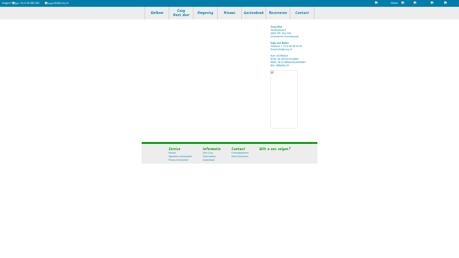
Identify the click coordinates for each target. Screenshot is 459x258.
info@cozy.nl (285, 49)
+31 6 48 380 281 (29, 2)
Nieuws (172, 153)
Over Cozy (208, 153)
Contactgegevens (240, 153)
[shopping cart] (381, 2)
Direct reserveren (239, 156)
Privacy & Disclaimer (179, 160)
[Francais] (450, 2)
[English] (407, 2)
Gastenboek (209, 160)
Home (394, 2)
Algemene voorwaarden (180, 156)
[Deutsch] (437, 2)
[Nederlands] (422, 2)
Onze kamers (209, 156)
